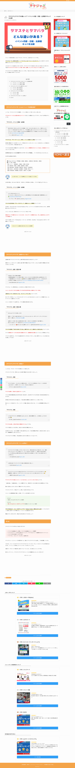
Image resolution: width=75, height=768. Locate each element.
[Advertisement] (27, 240)
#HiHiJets (18, 318)
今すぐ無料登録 (37, 757)
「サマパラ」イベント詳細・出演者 (18, 84)
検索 (68, 123)
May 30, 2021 (19, 465)
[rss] (68, 0)
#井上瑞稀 (22, 318)
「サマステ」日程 (15, 92)
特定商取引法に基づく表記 (48, 764)
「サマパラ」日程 (15, 93)
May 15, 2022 (23, 387)
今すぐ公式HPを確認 (37, 613)
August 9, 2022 (43, 324)
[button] (8, 583)
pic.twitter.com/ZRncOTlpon (15, 196)
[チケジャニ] (37, 6)
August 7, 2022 (20, 135)
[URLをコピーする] (47, 583)
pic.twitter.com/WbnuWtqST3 (29, 322)
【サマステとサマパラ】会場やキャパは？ (19, 86)
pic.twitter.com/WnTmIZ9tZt (37, 280)
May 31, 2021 (22, 456)
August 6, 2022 (22, 282)
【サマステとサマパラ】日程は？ (17, 91)
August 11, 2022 (21, 475)
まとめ (12, 97)
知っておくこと (8, 577)
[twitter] (67, 0)
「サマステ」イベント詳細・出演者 (18, 82)
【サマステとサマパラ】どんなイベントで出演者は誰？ (22, 81)
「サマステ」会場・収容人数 (17, 87)
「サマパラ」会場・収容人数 (17, 89)
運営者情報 (24, 764)
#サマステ (25, 280)
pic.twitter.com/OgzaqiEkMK (18, 133)
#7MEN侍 (29, 280)
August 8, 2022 (28, 198)
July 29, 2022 (24, 419)
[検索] (69, 0)
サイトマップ (33, 764)
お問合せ (28, 764)
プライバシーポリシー (39, 764)
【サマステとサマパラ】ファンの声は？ (19, 95)
